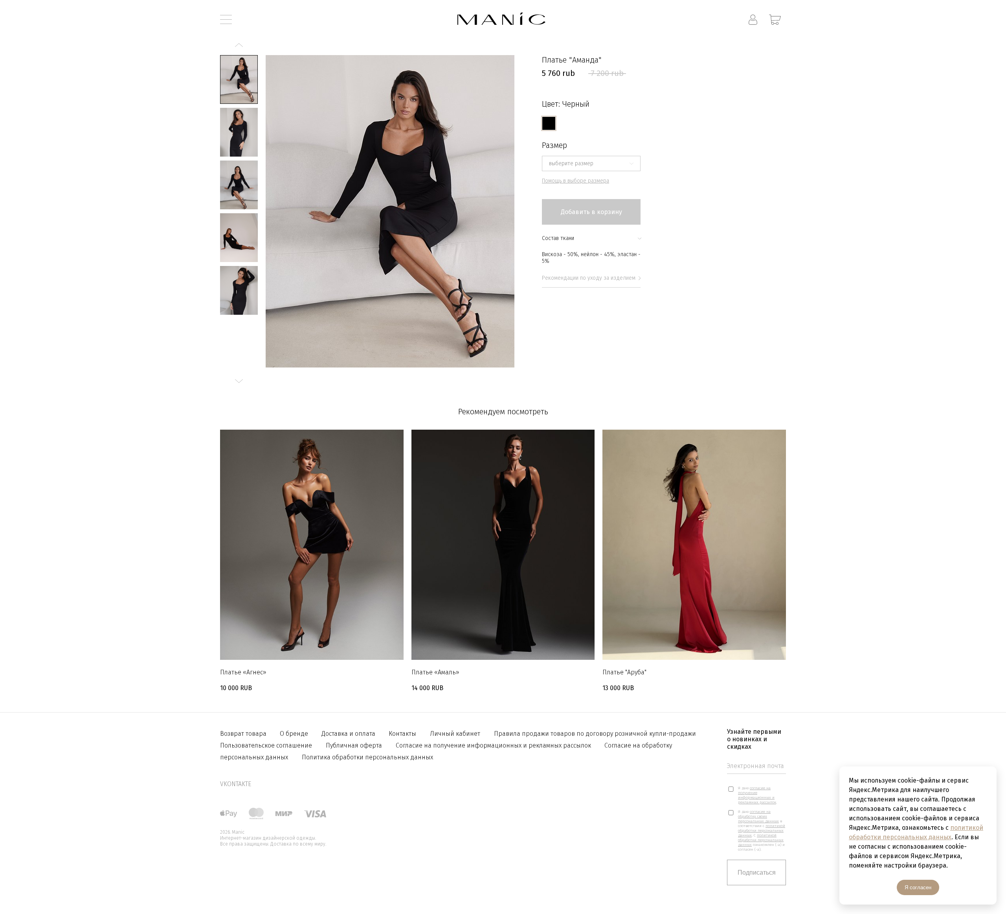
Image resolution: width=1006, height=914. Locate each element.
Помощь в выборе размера (575, 180)
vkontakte (235, 784)
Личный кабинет (455, 733)
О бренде (295, 733)
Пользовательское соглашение (266, 745)
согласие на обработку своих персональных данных (758, 816)
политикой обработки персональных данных (761, 831)
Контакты (402, 733)
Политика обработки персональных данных (367, 757)
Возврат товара (244, 733)
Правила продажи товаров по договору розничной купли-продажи (595, 733)
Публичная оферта (354, 745)
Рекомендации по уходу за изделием (588, 278)
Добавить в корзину (591, 212)
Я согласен (918, 887)
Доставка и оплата (349, 733)
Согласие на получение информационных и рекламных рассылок (494, 745)
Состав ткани (558, 238)
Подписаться (757, 872)
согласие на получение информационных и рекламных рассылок (757, 795)
